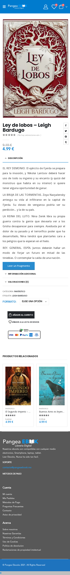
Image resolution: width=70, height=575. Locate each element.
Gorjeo (66, 131)
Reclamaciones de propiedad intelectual (22, 550)
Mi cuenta (7, 494)
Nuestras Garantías (12, 534)
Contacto (7, 511)
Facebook (66, 125)
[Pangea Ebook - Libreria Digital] (17, 6)
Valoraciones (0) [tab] (18, 281)
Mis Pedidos (8, 498)
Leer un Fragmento (19, 265)
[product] (18, 386)
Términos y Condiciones (14, 538)
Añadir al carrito (23, 314)
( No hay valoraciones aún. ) (29, 135)
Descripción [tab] (15, 158)
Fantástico (19, 292)
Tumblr (66, 142)
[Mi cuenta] (46, 6)
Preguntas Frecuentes (13, 507)
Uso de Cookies (10, 542)
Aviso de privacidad (12, 515)
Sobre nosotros (10, 529)
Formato (9, 301)
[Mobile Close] (0, 573)
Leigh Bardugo (19, 296)
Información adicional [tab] (22, 273)
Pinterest (66, 136)
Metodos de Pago (11, 502)
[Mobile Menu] (5, 7)
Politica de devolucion (13, 546)
